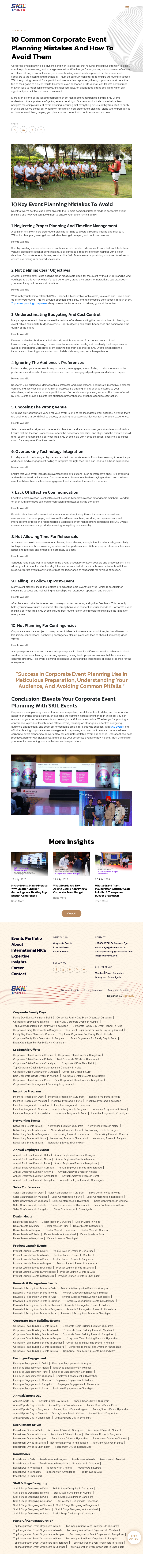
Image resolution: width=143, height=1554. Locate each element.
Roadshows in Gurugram (53, 1459)
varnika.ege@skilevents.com (110, 947)
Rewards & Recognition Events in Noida (35, 1292)
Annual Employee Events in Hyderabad (80, 1167)
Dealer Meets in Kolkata (26, 1234)
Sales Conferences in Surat (109, 1205)
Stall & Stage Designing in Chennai (32, 1505)
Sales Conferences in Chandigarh (73, 1209)
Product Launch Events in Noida (31, 1255)
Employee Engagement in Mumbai (72, 1367)
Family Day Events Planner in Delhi (32, 1017)
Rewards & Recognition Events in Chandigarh (86, 1313)
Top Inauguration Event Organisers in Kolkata (97, 1542)
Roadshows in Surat (91, 1471)
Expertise (20, 956)
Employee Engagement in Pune (30, 1371)
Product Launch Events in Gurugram (73, 1251)
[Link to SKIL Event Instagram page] (63, 970)
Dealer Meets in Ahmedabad (60, 1234)
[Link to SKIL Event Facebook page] (56, 970)
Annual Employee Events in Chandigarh (82, 1180)
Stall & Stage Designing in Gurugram (73, 1488)
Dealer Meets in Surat (92, 1234)
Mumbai (99, 973)
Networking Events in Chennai (111, 1134)
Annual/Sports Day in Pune (102, 1405)
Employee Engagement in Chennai (32, 1380)
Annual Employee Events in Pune (31, 1163)
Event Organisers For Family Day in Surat (94, 1038)
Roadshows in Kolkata (89, 1467)
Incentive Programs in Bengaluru (70, 1109)
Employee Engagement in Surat (30, 1388)
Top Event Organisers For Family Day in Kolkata (85, 1034)
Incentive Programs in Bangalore (31, 1105)
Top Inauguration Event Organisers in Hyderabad (40, 1542)
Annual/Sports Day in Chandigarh (32, 1417)
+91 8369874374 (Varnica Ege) (111, 943)
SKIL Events (117, 726)
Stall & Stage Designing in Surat (30, 1513)
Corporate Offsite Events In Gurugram (84, 1076)
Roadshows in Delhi (24, 1459)
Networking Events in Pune (66, 1130)
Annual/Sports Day (27, 1395)
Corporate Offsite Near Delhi (78, 1063)
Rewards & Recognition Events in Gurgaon (36, 1301)
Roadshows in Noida (83, 1459)
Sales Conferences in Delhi (28, 1192)
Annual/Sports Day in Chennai (30, 1413)
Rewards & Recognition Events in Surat (35, 1313)
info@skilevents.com (106, 955)
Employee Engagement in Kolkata (74, 1380)
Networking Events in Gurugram (65, 1126)
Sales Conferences (26, 1187)
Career (17, 968)
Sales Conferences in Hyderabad (70, 1201)
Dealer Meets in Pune (57, 1226)
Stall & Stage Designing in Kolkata (32, 1509)
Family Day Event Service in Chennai (33, 1034)
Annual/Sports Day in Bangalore (31, 1409)
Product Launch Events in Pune (30, 1259)
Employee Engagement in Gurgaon (32, 1376)
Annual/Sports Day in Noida (28, 1405)
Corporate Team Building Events (36, 1320)
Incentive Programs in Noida (104, 1096)
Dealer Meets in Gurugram (56, 1221)
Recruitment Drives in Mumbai (29, 1434)
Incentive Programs (27, 1091)
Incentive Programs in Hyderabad (72, 1105)
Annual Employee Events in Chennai (33, 1171)
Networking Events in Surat (28, 1142)
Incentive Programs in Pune (66, 1101)
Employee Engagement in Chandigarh (73, 1388)
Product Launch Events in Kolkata (75, 1267)
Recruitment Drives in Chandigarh (31, 1446)
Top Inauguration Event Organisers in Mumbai (92, 1530)
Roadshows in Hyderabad (27, 1467)
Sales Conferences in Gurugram (66, 1192)
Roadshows (21, 1454)
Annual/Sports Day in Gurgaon (71, 1409)
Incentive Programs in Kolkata (109, 1109)
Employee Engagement (29, 1358)
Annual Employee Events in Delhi (31, 1155)
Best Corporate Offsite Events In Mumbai (36, 1076)
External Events (61, 947)
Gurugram (100, 977)
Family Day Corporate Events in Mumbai (76, 1021)
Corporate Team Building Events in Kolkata (90, 1342)
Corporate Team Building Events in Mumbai (88, 1330)
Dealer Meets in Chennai (94, 1230)
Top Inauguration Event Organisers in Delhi (37, 1526)
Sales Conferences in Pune (66, 1196)
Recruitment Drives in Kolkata (29, 1442)
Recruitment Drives (27, 1424)
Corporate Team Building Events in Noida (36, 1330)
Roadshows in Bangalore (54, 1463)
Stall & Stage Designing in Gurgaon (32, 1501)
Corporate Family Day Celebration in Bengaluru (39, 1038)
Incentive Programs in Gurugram (66, 1096)
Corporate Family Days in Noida (31, 1021)
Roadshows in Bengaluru (27, 1471)
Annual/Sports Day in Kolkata (68, 1413)
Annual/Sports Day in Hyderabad (111, 1409)
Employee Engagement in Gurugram (72, 1363)
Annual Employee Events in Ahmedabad (35, 1176)
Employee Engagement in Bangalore (72, 1371)
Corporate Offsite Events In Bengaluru (79, 1055)
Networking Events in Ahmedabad (69, 1138)
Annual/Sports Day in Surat (104, 1413)
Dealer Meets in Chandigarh (62, 1238)
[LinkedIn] (23, 129)
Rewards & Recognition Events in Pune (34, 1296)
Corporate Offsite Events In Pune (31, 1080)
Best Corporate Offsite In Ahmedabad (78, 1059)
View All (71, 913)
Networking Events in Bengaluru (110, 1138)
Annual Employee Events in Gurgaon (33, 1167)
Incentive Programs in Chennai (30, 1109)
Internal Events (61, 951)
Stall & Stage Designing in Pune (30, 1496)
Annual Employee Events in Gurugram (75, 1155)
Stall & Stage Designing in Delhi (30, 1488)
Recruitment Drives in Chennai (110, 1438)
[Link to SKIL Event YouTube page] (84, 970)
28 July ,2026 (18, 879)
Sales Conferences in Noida (104, 1192)
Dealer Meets (22, 1216)
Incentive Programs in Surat (71, 1113)
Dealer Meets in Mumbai (26, 1226)
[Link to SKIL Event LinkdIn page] (70, 970)
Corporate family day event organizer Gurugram (84, 1017)
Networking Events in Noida (103, 1126)
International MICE (28, 950)
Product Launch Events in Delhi (30, 1251)
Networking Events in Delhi (28, 1126)
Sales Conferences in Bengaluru (31, 1209)
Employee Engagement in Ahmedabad (79, 1384)
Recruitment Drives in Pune (66, 1434)
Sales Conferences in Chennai (111, 1201)
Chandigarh (114, 977)
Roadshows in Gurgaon (86, 1463)
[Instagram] (40, 129)
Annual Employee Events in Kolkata (77, 1171)
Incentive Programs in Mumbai (30, 1101)
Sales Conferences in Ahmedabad (70, 1205)
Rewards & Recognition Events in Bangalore (85, 1296)
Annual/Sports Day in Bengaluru (73, 1417)
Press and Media (70, 990)
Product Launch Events (30, 1245)
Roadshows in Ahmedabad (60, 1471)
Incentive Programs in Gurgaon (103, 1101)
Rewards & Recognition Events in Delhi (34, 1288)
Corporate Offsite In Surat (76, 1071)
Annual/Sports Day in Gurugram (91, 1401)
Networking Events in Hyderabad (72, 1134)
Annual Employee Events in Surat (80, 1176)
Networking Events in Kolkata (29, 1138)
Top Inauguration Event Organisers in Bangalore (97, 1534)
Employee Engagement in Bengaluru (33, 1384)
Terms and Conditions (120, 990)
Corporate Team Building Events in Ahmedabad (95, 1346)
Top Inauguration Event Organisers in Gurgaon (39, 1534)
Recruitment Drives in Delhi (28, 1430)
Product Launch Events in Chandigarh (79, 1276)
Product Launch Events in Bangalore (73, 1259)
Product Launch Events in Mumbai (73, 1255)
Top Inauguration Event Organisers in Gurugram (92, 1526)
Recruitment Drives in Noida (103, 1430)
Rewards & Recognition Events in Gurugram (85, 1288)
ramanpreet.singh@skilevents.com (114, 951)
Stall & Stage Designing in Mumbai (73, 1492)
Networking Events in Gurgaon (102, 1130)
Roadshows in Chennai (59, 1467)
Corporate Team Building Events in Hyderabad (92, 1338)
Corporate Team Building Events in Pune (35, 1334)
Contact (18, 974)
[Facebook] (32, 129)
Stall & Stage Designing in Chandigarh (74, 1513)
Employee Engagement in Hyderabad (77, 1376)
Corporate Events (62, 943)
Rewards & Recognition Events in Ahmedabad (92, 1309)
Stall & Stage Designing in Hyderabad (77, 1501)
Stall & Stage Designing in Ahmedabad (76, 1509)
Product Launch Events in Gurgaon (32, 1263)
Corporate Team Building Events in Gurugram (88, 1326)
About (17, 944)
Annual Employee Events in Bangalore (75, 1163)
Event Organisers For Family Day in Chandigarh (39, 1042)
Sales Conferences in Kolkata (29, 1205)
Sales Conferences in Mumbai (30, 1196)
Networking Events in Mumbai (29, 1130)
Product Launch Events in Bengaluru (33, 1276)
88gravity (128, 995)
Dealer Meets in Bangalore (88, 1226)
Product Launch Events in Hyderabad (77, 1263)
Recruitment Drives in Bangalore (103, 1434)
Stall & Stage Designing (30, 1483)
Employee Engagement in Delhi (30, 1363)
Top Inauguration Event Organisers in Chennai (39, 1546)
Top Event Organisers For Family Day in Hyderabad (94, 1030)
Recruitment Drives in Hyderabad (70, 1438)
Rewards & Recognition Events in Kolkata (87, 1305)
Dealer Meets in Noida (88, 1221)
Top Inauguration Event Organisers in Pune (37, 1538)
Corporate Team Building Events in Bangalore (88, 1334)
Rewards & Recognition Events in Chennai (36, 1305)
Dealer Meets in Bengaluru (28, 1238)
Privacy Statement (93, 990)
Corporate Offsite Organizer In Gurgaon (35, 1071)
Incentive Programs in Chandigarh (110, 1113)
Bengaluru (118, 973)
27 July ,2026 (102, 879)
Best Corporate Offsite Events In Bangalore (79, 1080)
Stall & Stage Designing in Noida (31, 1492)
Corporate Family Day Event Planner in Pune (97, 1026)
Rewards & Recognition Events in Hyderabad (90, 1301)
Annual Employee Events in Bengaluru (34, 1180)
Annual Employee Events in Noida (32, 1159)
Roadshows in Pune (24, 1463)
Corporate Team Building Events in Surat (35, 1351)
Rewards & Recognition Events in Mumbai (85, 1292)
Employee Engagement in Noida (31, 1367)
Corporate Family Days (29, 1012)
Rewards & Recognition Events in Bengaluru (37, 1309)
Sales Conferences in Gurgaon (30, 1201)
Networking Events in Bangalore (31, 1134)
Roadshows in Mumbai (112, 1459)
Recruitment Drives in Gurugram (65, 1430)
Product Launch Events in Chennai (32, 1267)
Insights (19, 962)
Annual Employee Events (31, 1149)
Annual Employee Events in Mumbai (75, 1159)
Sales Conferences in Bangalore (104, 1196)
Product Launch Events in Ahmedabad (34, 1271)
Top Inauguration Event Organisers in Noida (37, 1530)
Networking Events (26, 1120)
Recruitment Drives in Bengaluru (73, 1446)
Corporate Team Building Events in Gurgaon (37, 1338)
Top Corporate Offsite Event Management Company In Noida (47, 1067)
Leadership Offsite (26, 1049)
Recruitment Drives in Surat (108, 1442)
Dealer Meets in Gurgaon (27, 1230)
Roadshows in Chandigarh (28, 1476)
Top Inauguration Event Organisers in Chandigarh (97, 1546)
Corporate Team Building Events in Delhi (35, 1326)
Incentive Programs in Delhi (28, 1096)
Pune (108, 973)
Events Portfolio (26, 938)
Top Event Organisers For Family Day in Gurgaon (40, 1026)
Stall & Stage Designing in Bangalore (73, 1496)
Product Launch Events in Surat (77, 1271)
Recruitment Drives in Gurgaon (30, 1438)
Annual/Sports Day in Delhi (54, 1401)
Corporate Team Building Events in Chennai (37, 1342)
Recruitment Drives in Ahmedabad (69, 1442)
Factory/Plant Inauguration (33, 1520)
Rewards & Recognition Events (35, 1283)
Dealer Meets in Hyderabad (61, 1230)
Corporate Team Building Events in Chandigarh (89, 1351)
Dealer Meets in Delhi (25, 1221)
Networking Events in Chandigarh (66, 1142)
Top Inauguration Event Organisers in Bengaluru (92, 1538)
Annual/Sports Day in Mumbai (65, 1405)
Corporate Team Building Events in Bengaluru (38, 1346)
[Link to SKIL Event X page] (77, 970)
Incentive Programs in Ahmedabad (32, 1113)
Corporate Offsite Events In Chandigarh (35, 1063)
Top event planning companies (29, 303)
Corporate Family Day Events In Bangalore (37, 1030)
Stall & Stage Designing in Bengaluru (76, 1505)
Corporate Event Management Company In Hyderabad (43, 1084)
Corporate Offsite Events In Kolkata (32, 1059)
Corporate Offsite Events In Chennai (33, 1055)
